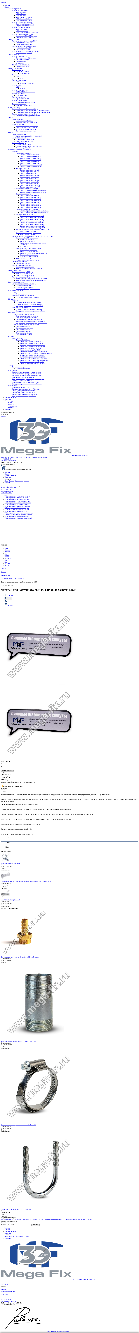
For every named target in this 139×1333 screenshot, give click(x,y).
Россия (7, 565)
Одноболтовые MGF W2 (24, 44)
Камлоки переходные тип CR (29, 173)
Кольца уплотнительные (24, 258)
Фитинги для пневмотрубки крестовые (32, 346)
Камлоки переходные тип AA (29, 180)
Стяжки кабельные (14, 107)
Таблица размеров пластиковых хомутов (18, 503)
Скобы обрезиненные (19, 134)
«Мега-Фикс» (5, 1284)
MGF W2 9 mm (21, 14)
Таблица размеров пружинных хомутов (17, 496)
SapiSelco (7, 558)
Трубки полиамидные (19, 367)
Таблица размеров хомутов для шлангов (17, 506)
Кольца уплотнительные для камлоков (28, 233)
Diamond (7, 551)
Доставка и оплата (10, 397)
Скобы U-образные (18, 143)
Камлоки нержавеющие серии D (30, 200)
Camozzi (7, 550)
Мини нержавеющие (22, 71)
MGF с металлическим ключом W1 (27, 32)
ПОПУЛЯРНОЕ (6, 489)
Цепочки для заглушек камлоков (26, 231)
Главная (7, 5)
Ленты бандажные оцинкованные (27, 126)
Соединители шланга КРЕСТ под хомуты (29, 319)
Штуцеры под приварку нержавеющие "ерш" (30, 311)
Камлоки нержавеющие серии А (30, 195)
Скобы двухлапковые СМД (24, 141)
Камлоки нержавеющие (23, 194)
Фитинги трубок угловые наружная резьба (33, 358)
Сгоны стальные (21, 294)
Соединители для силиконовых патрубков (25, 324)
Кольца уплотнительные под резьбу (27, 260)
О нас (10, 402)
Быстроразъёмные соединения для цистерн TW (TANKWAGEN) (33, 236)
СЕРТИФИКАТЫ (6, 493)
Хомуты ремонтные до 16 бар (21, 272)
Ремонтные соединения (16, 282)
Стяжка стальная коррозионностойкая (28, 115)
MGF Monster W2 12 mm (24, 19)
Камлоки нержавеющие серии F (30, 204)
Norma (7, 557)
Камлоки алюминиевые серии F (30, 163)
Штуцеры (11, 299)
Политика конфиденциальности (8, 1290)
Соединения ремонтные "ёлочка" (75, 1219)
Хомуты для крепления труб (21, 56)
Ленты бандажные (18, 124)
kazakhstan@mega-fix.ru (8, 460)
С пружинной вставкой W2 (25, 24)
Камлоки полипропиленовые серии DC (32, 226)
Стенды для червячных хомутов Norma (24, 394)
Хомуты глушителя (18, 93)
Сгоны (14, 292)
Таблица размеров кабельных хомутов (17, 504)
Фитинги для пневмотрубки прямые (31, 341)
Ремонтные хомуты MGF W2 (25, 275)
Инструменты (12, 370)
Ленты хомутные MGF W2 (24, 121)
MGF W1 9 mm (21, 12)
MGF (17, 76)
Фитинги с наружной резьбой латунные (33, 243)
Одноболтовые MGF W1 (24, 42)
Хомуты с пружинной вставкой (22, 22)
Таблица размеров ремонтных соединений (18, 518)
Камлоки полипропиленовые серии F (32, 224)
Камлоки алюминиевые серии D (30, 160)
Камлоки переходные (23, 168)
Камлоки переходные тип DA (29, 182)
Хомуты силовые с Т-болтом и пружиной (25, 51)
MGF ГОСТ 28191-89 (26, 83)
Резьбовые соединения (15, 290)
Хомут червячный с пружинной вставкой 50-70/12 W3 (18, 1125)
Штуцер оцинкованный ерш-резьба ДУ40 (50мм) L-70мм (19, 1041)
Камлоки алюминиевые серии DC (31, 165)
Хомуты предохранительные (21, 265)
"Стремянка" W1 (21, 95)
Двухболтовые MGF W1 (23, 48)
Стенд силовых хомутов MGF (10, 900)
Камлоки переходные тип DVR (30, 187)
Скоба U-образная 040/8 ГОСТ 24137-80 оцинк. (16, 1209)
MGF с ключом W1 (22, 29)
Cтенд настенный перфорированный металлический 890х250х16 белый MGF (26, 881)
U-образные (20, 63)
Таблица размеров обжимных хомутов (17, 508)
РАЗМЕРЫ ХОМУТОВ (8, 487)
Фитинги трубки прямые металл (30, 348)
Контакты (8, 409)
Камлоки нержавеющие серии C (30, 199)
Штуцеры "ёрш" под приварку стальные (29, 309)
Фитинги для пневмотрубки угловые (32, 343)
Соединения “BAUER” (19, 261)
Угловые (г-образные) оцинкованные (28, 289)
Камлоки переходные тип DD (29, 183)
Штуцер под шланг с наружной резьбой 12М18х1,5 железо (20, 957)
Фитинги (11, 336)
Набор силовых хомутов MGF (10, 863)
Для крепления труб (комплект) (26, 58)
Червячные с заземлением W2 (25, 102)
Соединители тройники (23, 331)
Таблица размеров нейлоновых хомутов (17, 501)
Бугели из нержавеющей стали (26, 129)
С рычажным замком (22, 99)
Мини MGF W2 (25, 73)
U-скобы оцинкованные (23, 144)
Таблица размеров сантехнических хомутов (19, 513)
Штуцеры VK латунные (27, 241)
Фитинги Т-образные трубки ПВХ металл (33, 351)
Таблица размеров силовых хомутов (16, 497)
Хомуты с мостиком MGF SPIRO (22, 34)
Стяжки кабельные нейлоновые (54, 1219)
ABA (6, 548)
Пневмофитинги (17, 338)
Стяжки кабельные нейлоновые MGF (24, 109)
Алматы (3, 2)
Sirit (6, 560)
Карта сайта (4, 1294)
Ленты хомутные (17, 119)
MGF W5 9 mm (21, 15)
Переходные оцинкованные (25, 287)
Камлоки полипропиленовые (25, 214)
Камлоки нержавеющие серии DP (31, 207)
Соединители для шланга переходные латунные (31, 323)
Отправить (36, 1224)
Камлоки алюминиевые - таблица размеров (19, 514)
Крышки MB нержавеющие (29, 255)
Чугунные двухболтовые (24, 105)
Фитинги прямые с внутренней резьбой (32, 363)
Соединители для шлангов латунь (23, 314)
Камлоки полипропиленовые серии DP (32, 228)
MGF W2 (23, 88)
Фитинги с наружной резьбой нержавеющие (34, 253)
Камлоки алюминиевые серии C (30, 158)
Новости (11, 404)
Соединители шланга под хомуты (27, 316)
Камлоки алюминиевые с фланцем (27, 188)
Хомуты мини (16, 70)
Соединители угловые (23, 329)
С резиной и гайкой (22, 66)
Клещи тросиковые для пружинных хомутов (26, 374)
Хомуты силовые (13, 39)
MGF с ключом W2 (22, 31)
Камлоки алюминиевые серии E (30, 161)
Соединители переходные (24, 328)
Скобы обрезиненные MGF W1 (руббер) (29, 136)
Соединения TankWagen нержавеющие (28, 248)
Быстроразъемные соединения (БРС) (20, 149)
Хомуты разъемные (18, 97)
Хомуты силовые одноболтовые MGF (24, 41)
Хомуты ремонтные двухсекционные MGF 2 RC (31, 280)
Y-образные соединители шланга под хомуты (30, 321)
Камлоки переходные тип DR (29, 175)
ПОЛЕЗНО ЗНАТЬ (7, 491)
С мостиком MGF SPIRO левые (26, 37)
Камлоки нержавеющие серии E (30, 202)
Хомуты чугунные (18, 104)
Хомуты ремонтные (14, 270)
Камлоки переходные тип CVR (30, 185)
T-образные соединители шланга (26, 318)
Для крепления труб (22, 59)
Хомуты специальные (15, 68)
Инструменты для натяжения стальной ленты (27, 384)
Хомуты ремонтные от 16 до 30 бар (23, 277)
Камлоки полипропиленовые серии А (32, 216)
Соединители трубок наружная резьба (32, 355)
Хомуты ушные (17, 85)
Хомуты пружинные (18, 75)
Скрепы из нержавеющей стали (26, 131)
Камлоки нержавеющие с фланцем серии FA (34, 211)
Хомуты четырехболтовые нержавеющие (29, 268)
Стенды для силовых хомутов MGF (23, 392)
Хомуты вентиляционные (20, 65)
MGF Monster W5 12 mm (24, 20)
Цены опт (8, 399)
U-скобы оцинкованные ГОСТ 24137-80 (29, 146)
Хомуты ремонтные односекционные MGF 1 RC (31, 278)
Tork (6, 562)
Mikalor (7, 555)
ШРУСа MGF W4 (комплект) (25, 92)
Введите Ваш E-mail (7, 1224)
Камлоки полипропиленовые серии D (32, 221)
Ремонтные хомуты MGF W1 (25, 273)
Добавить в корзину (7, 770)
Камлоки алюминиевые (23, 153)
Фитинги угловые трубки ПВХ (30, 350)
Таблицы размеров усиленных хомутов (17, 509)
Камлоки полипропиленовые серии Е (32, 222)
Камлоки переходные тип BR (29, 172)
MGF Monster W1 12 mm (24, 17)
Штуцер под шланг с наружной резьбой (29, 304)
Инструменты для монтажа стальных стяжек (26, 375)
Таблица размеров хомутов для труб (16, 511)
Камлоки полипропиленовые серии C (32, 219)
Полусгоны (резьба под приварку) (23, 295)
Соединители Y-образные (24, 333)
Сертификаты (12, 406)
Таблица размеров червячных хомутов (17, 499)
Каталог (7, 7)
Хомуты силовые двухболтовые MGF (24, 46)
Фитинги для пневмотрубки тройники (32, 345)
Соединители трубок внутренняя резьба (32, 357)
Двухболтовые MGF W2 (23, 49)
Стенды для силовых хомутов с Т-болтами (26, 389)
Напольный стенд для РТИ (21, 387)
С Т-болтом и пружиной (24, 53)
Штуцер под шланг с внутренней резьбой (29, 306)
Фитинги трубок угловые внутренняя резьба (34, 360)
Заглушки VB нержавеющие (29, 256)
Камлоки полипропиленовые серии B (32, 217)
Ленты (10, 117)
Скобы (10, 132)
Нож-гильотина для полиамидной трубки (25, 382)
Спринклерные (21, 61)
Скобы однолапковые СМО (25, 139)
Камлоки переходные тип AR (29, 170)
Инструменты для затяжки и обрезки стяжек (26, 372)
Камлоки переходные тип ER (29, 177)
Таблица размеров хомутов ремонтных (17, 516)
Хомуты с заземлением (19, 100)
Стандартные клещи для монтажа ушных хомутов (28, 379)
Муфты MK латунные (27, 239)
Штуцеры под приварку (20, 307)
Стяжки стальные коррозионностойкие (24, 114)
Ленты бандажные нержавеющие (26, 127)
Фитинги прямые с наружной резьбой (32, 362)
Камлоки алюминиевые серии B (30, 156)
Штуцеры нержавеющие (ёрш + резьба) (28, 302)
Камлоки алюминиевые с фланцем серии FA (34, 190)
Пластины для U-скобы (23, 148)
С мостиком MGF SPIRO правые (26, 36)
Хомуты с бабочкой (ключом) (21, 27)
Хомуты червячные (14, 9)
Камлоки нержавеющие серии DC (31, 205)
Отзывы (11, 407)
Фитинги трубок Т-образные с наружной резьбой (36, 353)
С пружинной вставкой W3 (25, 26)
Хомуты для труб (13, 54)
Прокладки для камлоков (28, 234)
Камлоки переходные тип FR (29, 178)
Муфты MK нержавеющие (28, 250)
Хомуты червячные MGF (20, 10)
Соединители (12, 312)
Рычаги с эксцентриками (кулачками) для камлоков (32, 229)
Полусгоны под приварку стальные (27, 297)
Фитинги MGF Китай (23, 340)
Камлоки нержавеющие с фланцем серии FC (34, 212)
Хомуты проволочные (19, 80)
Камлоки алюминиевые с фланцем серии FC (34, 192)
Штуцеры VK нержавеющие (29, 251)
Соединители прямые (23, 326)
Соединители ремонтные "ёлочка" (23, 284)
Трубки (10, 365)
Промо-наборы (13, 385)
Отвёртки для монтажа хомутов (22, 380)
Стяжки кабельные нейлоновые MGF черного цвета (33, 112)
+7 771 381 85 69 (6, 459)
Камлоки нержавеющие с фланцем (27, 209)
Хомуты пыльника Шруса (20, 90)
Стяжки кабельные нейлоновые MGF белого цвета (32, 110)
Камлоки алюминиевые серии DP (31, 166)
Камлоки (15, 151)
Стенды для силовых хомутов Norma (24, 396)
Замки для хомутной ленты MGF (26, 122)
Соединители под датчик (24, 334)
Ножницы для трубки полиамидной (23, 377)
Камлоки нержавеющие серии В (30, 197)
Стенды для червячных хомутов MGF (24, 391)
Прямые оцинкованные (23, 285)
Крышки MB (24, 245)
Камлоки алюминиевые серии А (30, 155)
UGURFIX (8, 563)
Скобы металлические (19, 138)
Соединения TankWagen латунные (27, 238)
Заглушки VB (24, 246)
